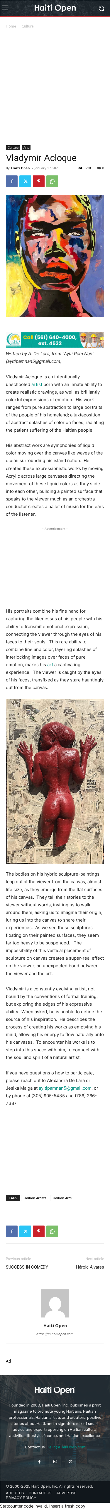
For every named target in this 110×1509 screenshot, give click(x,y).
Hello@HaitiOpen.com (66, 1447)
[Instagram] (55, 1461)
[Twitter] (25, 181)
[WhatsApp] (52, 181)
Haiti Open (20, 168)
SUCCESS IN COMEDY (27, 1267)
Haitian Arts (62, 1198)
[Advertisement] (55, 87)
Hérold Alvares (90, 1267)
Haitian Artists (35, 1198)
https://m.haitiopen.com (55, 1334)
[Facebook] (12, 181)
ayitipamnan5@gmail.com (65, 1088)
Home (11, 26)
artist (36, 384)
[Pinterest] (39, 181)
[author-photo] (55, 1317)
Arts (26, 148)
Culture (28, 26)
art (50, 664)
